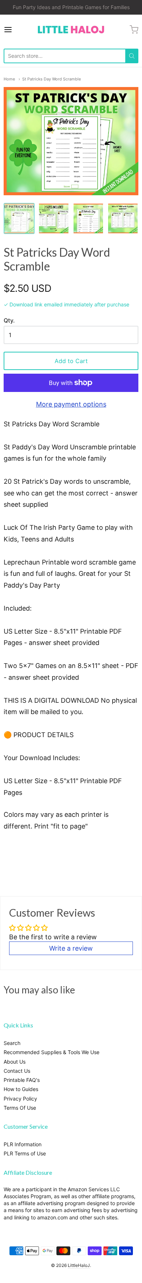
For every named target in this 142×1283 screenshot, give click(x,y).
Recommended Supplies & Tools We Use (51, 1052)
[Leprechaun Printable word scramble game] (122, 218)
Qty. (9, 320)
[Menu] (17, 29)
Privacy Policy (20, 1098)
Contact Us (17, 1071)
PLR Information (23, 1144)
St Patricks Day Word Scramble (51, 79)
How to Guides (21, 1089)
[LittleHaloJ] (71, 29)
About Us (14, 1062)
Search (12, 1043)
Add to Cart (71, 361)
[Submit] (131, 56)
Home (9, 79)
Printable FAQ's (22, 1080)
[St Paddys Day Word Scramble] (53, 218)
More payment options (71, 404)
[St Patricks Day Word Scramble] (19, 218)
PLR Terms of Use (25, 1153)
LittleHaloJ (79, 1265)
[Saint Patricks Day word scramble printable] (88, 218)
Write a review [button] (71, 948)
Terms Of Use (20, 1108)
